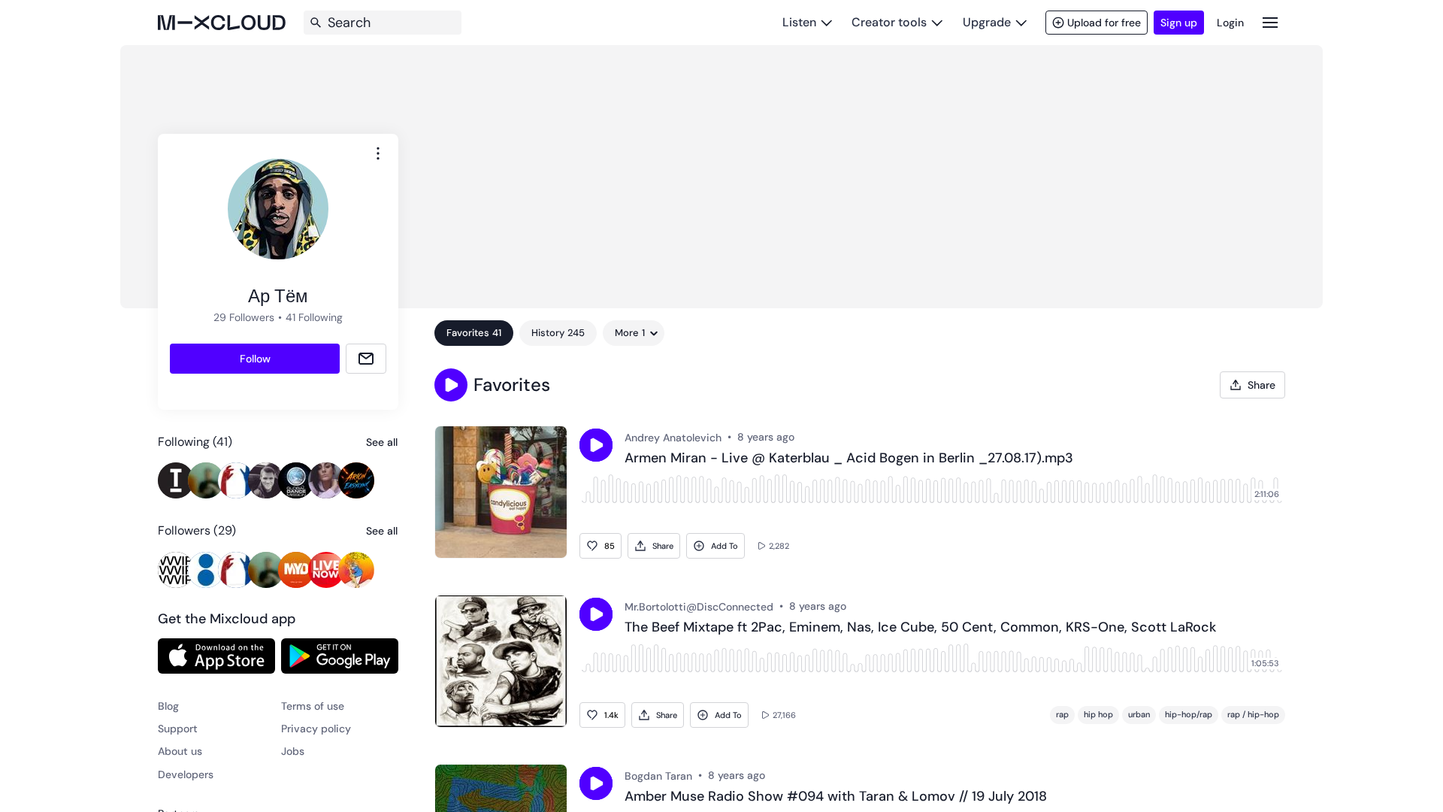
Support (178, 728)
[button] (450, 384)
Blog (168, 706)
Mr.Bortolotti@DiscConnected (699, 607)
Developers (185, 774)
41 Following (314, 317)
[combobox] (378, 153)
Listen (799, 22)
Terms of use (312, 706)
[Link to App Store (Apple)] (216, 655)
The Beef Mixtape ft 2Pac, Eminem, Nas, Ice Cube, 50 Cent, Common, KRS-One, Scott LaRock (920, 627)
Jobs (292, 751)
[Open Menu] (1270, 22)
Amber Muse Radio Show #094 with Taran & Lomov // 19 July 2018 (836, 796)
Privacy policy (316, 728)
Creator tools (889, 22)
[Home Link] (222, 22)
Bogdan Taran (658, 776)
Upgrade (987, 22)
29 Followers (243, 317)
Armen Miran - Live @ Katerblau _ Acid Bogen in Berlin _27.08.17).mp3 (849, 458)
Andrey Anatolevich (673, 437)
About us (180, 751)
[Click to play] (596, 445)
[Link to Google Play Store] (339, 655)
